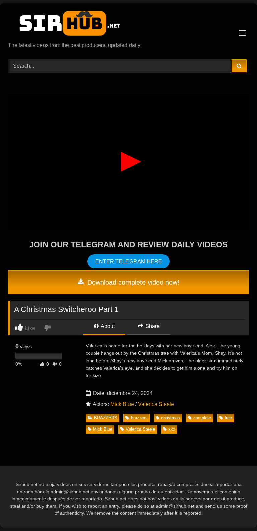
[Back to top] (236, 511)
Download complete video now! (132, 282)
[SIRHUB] (128, 25)
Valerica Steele (156, 404)
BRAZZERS (105, 417)
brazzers (139, 417)
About (107, 326)
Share (152, 326)
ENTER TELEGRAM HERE (128, 261)
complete (202, 417)
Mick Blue (122, 404)
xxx (171, 429)
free (228, 417)
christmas (170, 417)
